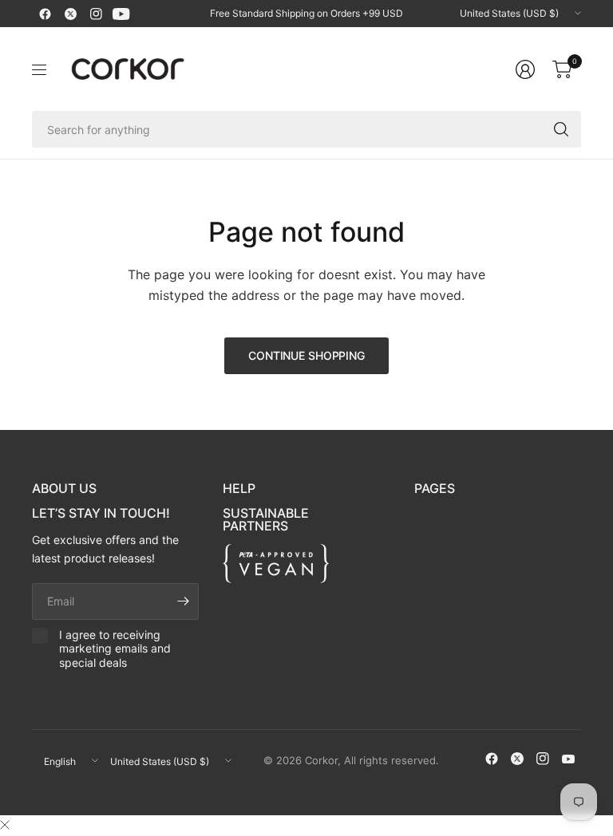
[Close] (5, 824)
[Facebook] (44, 13)
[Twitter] (70, 13)
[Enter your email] (183, 601)
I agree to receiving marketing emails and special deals (115, 648)
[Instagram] (96, 13)
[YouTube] (121, 13)
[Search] (561, 129)
